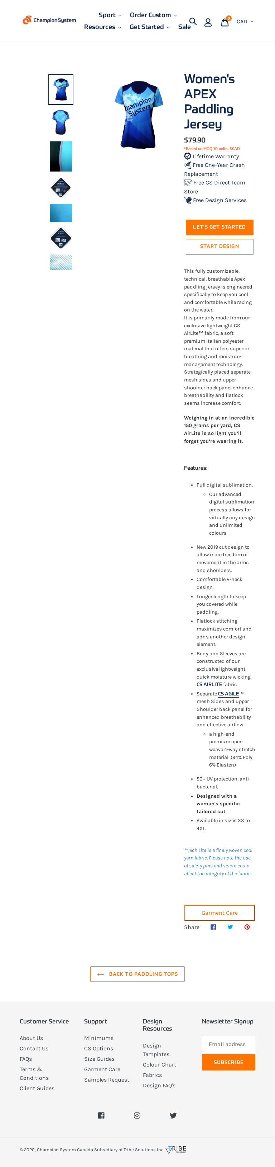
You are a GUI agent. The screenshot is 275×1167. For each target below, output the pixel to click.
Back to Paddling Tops (143, 974)
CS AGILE (228, 693)
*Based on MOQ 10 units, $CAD (212, 148)
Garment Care (220, 912)
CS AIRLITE (209, 684)
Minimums (99, 1038)
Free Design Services (219, 200)
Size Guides (99, 1058)
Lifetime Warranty (215, 156)
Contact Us (34, 1048)
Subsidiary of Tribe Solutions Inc (129, 1149)
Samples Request (106, 1079)
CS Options (98, 1048)
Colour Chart (159, 1064)
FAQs (26, 1058)
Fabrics (152, 1075)
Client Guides (37, 1088)
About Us (31, 1038)
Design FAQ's (159, 1085)
